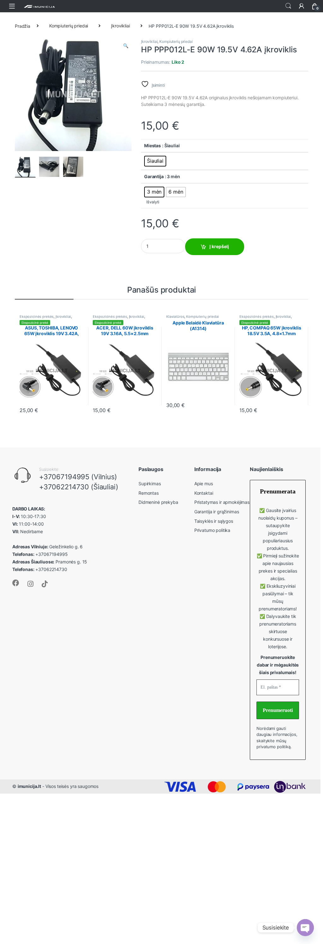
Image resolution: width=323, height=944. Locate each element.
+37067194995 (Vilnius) (78, 477)
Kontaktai (203, 493)
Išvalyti (152, 202)
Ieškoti (288, 6)
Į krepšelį (219, 246)
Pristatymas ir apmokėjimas (222, 502)
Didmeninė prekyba (158, 502)
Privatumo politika (212, 530)
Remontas (148, 493)
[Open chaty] (305, 927)
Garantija (154, 176)
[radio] (155, 161)
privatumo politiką (273, 746)
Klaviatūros (175, 316)
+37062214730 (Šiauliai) (78, 487)
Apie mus (203, 483)
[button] (125, 46)
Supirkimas (149, 483)
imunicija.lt (29, 786)
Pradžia (22, 25)
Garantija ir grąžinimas (216, 511)
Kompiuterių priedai (68, 25)
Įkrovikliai (120, 25)
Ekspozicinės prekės (37, 316)
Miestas (152, 145)
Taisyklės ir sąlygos (213, 521)
